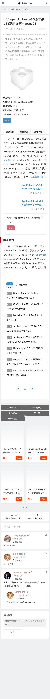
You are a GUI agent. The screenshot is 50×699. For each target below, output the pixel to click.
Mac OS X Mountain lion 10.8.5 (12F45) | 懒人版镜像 (25, 372)
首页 (6, 9)
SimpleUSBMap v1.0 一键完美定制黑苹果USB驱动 (37, 493)
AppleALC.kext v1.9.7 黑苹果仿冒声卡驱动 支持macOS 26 (33, 204)
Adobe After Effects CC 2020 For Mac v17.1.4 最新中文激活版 (24, 339)
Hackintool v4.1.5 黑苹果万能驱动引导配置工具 (12, 493)
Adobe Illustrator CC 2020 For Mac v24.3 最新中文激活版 (25, 328)
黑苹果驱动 (13, 419)
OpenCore (41, 254)
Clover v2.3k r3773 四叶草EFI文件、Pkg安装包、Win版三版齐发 (24, 361)
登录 (10, 228)
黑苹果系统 (38, 177)
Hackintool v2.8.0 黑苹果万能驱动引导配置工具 (25, 350)
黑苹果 (37, 413)
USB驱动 (37, 407)
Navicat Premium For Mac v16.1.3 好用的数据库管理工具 (22, 295)
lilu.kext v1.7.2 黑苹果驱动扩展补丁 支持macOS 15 (12, 452)
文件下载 (38, 131)
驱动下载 (14, 9)
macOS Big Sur (11, 160)
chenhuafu (13, 602)
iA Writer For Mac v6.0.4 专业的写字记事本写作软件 (25, 306)
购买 (19, 458)
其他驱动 (24, 9)
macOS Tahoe (12, 407)
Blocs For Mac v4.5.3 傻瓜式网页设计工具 (25, 317)
